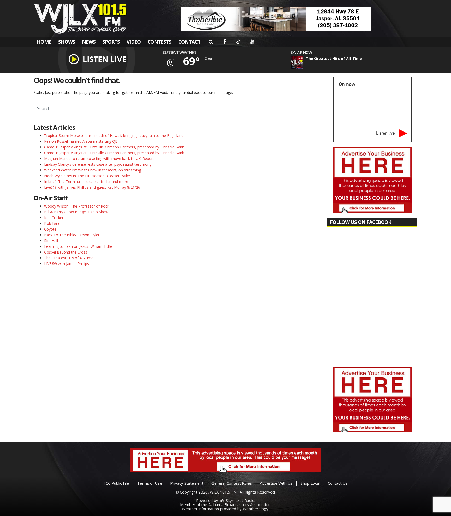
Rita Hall (51, 240)
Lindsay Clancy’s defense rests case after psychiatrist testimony (97, 164)
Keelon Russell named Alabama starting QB (81, 141)
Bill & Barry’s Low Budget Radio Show (76, 211)
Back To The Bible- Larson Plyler (71, 234)
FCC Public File (116, 483)
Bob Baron (53, 223)
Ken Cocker (53, 217)
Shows (66, 41)
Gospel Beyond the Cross (65, 252)
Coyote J (51, 229)
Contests (159, 41)
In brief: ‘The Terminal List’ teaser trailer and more (86, 181)
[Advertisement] (276, 19)
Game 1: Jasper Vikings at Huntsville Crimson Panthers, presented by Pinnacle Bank (114, 147)
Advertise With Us (276, 483)
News (89, 41)
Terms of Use (149, 483)
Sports (111, 41)
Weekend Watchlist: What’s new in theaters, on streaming (92, 170)
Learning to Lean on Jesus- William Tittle (78, 246)
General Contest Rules (231, 483)
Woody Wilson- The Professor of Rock (76, 206)
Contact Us (338, 483)
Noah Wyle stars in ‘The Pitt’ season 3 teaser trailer (87, 175)
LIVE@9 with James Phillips (66, 263)
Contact (189, 41)
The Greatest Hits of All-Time (68, 257)
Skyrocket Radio (239, 500)
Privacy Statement (186, 483)
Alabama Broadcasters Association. (239, 504)
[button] (210, 41)
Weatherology (255, 508)
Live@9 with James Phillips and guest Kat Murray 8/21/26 (92, 187)
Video (134, 41)
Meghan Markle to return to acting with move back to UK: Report (99, 158)
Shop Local (310, 483)
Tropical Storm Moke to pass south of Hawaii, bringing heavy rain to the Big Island (113, 135)
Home (44, 41)
